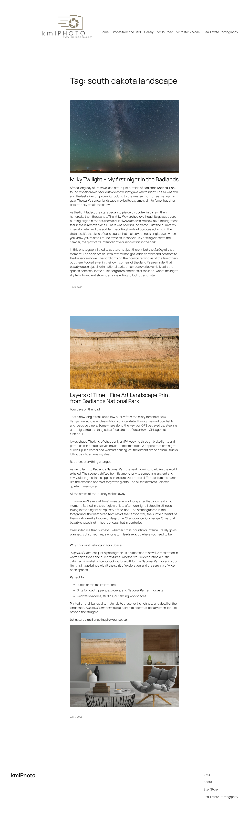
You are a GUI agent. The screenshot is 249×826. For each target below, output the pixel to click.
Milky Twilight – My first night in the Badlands (124, 179)
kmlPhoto (23, 775)
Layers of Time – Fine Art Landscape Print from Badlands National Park (120, 398)
